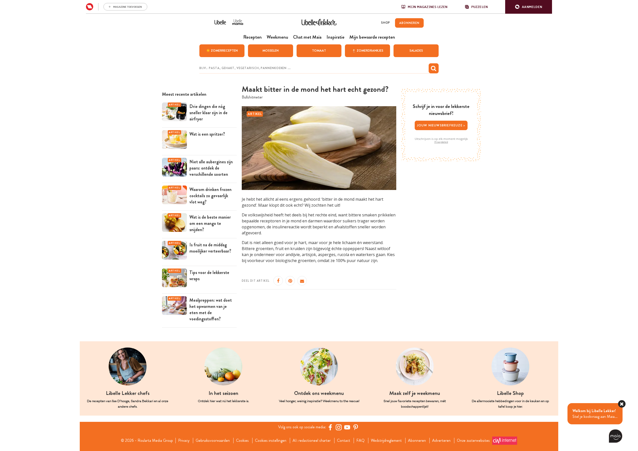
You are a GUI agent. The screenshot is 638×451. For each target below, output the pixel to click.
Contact (343, 440)
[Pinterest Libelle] (356, 427)
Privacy (183, 440)
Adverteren (441, 440)
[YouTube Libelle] (347, 427)
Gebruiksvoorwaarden (213, 440)
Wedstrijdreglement (386, 440)
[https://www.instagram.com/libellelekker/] (339, 427)
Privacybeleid (441, 142)
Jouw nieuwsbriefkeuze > (441, 125)
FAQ (360, 440)
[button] (528, 7)
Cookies (242, 440)
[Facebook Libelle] (330, 427)
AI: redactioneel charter (312, 440)
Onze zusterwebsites (473, 440)
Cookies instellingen (270, 440)
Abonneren (417, 440)
